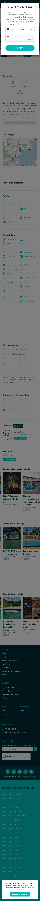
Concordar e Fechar (20, 894)
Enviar (20, 48)
